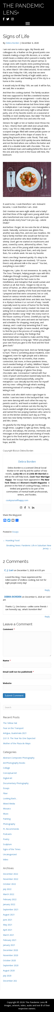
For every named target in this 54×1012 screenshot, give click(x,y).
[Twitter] (29, 507)
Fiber (5, 793)
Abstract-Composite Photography (18, 757)
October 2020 (9, 960)
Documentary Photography (16, 783)
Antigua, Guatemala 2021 (15, 733)
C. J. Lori (8, 570)
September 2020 (10, 965)
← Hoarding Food (11, 540)
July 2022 (7, 889)
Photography (9, 824)
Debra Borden (12, 43)
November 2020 (10, 955)
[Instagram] (21, 507)
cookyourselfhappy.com (17, 500)
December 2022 (10, 874)
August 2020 (9, 970)
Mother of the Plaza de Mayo (17, 743)
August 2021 (9, 914)
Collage (6, 768)
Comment (9, 629)
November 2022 (10, 879)
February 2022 (9, 899)
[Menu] (27, 23)
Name (7, 660)
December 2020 (10, 950)
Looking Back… (10, 798)
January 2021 (9, 945)
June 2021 (7, 919)
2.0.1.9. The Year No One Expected (19, 738)
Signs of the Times (11, 849)
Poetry (6, 839)
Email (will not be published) (18, 671)
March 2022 (8, 894)
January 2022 (9, 904)
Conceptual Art (10, 773)
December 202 (10, 980)
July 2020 (7, 975)
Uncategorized (10, 854)
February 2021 (9, 940)
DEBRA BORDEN (12, 596)
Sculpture (7, 844)
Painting (7, 818)
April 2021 (7, 929)
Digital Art (7, 778)
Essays (15, 531)
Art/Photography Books (14, 763)
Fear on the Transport (13, 728)
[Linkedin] (33, 507)
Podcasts (7, 834)
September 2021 (10, 909)
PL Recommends (11, 829)
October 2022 (9, 884)
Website (7, 683)
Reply (47, 590)
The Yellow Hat (10, 723)
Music (5, 813)
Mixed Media (9, 803)
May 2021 (7, 924)
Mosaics (7, 808)
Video (5, 859)
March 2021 (8, 935)
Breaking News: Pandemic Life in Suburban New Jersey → (28, 547)
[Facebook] (25, 507)
